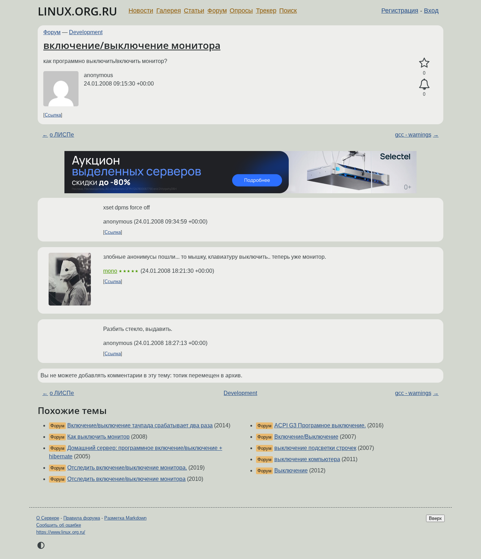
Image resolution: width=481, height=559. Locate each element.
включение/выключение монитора (131, 45)
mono (110, 271)
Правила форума (81, 518)
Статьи (194, 10)
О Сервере (47, 518)
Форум (217, 10)
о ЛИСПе (62, 135)
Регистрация (399, 10)
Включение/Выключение (306, 437)
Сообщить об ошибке (58, 525)
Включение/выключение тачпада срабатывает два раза (140, 425)
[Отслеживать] (424, 84)
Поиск (288, 10)
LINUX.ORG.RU (77, 11)
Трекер (266, 10)
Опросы (241, 10)
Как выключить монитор (98, 437)
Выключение (291, 470)
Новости (141, 10)
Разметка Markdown (125, 518)
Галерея (168, 10)
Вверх (435, 518)
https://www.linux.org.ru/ (60, 532)
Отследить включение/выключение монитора (126, 479)
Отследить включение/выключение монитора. (127, 468)
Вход (431, 10)
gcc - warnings (413, 135)
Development (85, 32)
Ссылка (53, 115)
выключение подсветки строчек (315, 448)
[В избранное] (424, 63)
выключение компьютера (307, 459)
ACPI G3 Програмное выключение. (320, 425)
